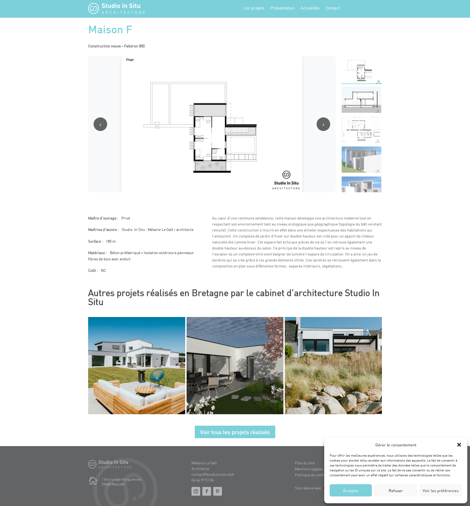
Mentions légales (309, 469)
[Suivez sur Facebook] (206, 491)
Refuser (396, 490)
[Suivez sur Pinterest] (217, 491)
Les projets (253, 8)
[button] (459, 444)
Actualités (310, 8)
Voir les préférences (441, 490)
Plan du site (305, 463)
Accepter (351, 490)
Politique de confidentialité (317, 475)
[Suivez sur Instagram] (195, 491)
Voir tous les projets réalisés (235, 432)
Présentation (282, 8)
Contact (333, 8)
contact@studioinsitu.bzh (212, 474)
